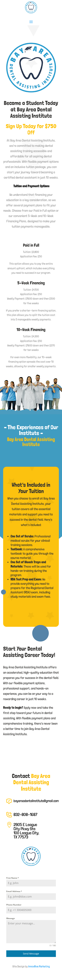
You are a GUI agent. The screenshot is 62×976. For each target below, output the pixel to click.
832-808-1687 (25, 814)
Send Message (31, 953)
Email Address (14, 891)
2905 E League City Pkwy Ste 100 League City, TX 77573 (26, 830)
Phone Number (13, 904)
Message (10, 918)
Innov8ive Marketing (39, 966)
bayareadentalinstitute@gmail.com (36, 801)
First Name (12, 878)
